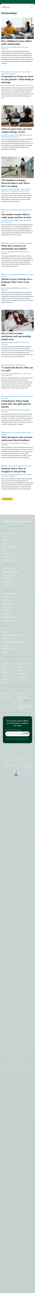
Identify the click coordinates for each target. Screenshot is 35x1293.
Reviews (5, 682)
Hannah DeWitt (7, 474)
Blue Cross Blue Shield (9, 546)
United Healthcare (8, 560)
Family (17, 410)
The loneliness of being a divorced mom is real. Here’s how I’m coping (15, 183)
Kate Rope (5, 410)
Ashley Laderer (6, 443)
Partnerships (6, 694)
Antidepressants (7, 597)
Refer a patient (7, 697)
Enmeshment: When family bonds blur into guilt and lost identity (16, 404)
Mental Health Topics (23, 47)
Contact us (21, 694)
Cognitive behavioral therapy (13, 635)
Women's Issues (25, 191)
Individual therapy (8, 568)
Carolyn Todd (6, 251)
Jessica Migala (6, 342)
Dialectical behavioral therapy (13, 642)
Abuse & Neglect (23, 474)
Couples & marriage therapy (11, 572)
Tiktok (11, 753)
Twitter (26, 753)
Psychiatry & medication (10, 593)
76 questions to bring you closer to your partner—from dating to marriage (17, 79)
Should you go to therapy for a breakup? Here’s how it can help (16, 282)
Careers (24, 700)
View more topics (23, 677)
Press (4, 675)
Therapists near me (8, 585)
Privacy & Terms (28, 764)
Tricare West (6, 557)
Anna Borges (6, 47)
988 (24, 707)
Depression (6, 638)
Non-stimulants (7, 610)
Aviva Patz (5, 85)
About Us (5, 663)
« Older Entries (7, 499)
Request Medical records (26, 766)
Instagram (8, 753)
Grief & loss (6, 645)
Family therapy (7, 578)
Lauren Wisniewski (7, 189)
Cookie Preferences (27, 767)
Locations (5, 679)
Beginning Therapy (27, 135)
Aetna (4, 536)
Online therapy (7, 582)
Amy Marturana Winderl (9, 135)
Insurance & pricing (8, 533)
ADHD (5, 632)
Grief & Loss (23, 189)
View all (5, 652)
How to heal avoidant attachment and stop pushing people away (16, 336)
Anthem (5, 540)
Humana (5, 553)
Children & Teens (23, 670)
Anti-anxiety (6, 600)
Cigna (4, 550)
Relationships (4, 49)
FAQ (4, 667)
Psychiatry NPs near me (9, 620)
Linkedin (22, 753)
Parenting (11, 191)
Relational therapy (8, 649)
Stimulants (6, 614)
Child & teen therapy (9, 575)
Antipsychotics (7, 604)
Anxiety (5, 628)
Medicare (5, 543)
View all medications (9, 617)
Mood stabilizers (8, 607)
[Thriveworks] (5, 7)
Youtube (18, 753)
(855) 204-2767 (22, 697)
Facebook (15, 753)
